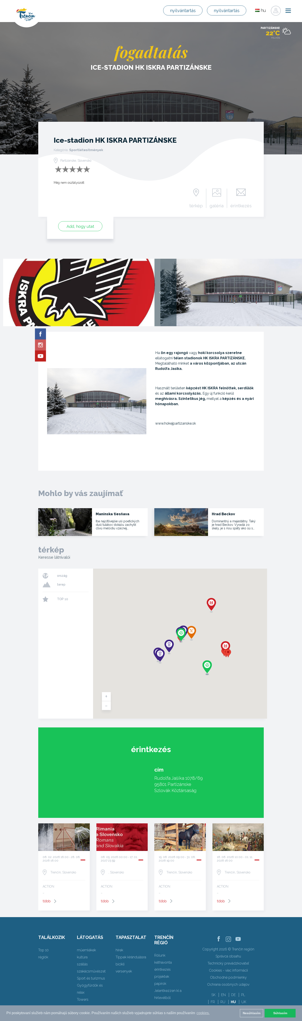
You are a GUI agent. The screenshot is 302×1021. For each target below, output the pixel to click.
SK (213, 995)
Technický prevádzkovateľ (228, 963)
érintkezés (241, 205)
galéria (217, 205)
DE (233, 995)
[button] (228, 653)
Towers (82, 999)
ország (62, 575)
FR (213, 1002)
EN (223, 995)
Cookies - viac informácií (228, 970)
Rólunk (159, 955)
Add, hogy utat (80, 226)
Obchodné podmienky (228, 977)
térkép (196, 205)
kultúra (82, 957)
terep (61, 584)
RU (222, 1002)
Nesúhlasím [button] (251, 1013)
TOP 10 (62, 599)
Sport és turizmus (91, 978)
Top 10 (43, 950)
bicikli (120, 964)
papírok (160, 984)
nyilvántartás (183, 10)
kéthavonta (163, 962)
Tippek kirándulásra (131, 957)
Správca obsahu (228, 956)
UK (243, 1002)
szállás (82, 964)
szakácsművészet (91, 971)
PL (243, 995)
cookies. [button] (203, 1013)
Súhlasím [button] (280, 1013)
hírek (119, 950)
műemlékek (86, 950)
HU (233, 1002)
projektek (161, 976)
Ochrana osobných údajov (228, 984)
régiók (43, 957)
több (47, 901)
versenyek (124, 971)
